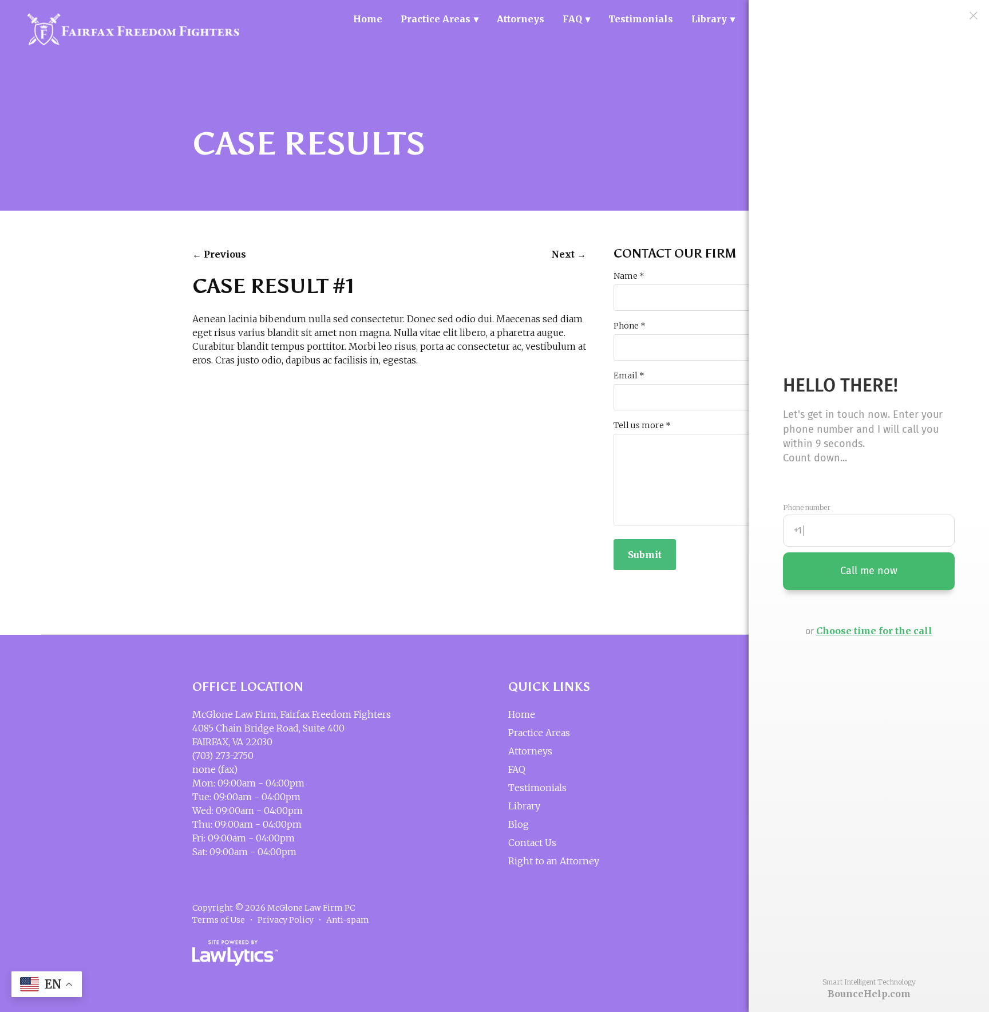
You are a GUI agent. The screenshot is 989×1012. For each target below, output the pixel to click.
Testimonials (640, 19)
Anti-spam (347, 920)
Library (709, 19)
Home (367, 19)
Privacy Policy (286, 920)
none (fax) (215, 769)
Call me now (868, 570)
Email (629, 375)
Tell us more (642, 425)
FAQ (572, 19)
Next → (568, 254)
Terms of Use (218, 920)
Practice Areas (435, 19)
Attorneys (520, 19)
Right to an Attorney (553, 861)
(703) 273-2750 (223, 755)
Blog (518, 824)
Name (629, 276)
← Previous (219, 254)
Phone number (806, 508)
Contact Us (532, 842)
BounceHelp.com (869, 993)
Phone (630, 326)
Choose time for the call (874, 631)
